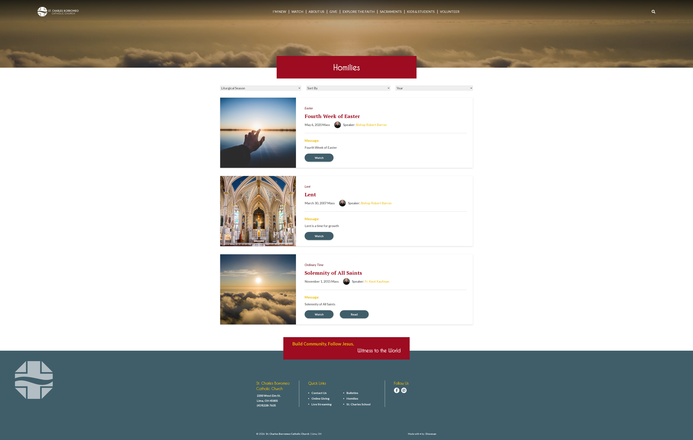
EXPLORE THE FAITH (358, 12)
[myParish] (404, 390)
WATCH (297, 12)
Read (354, 314)
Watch (319, 157)
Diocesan (431, 433)
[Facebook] (396, 390)
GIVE (333, 12)
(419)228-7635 (266, 405)
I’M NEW (279, 12)
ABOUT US (316, 12)
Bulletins (352, 393)
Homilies (352, 398)
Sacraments (391, 12)
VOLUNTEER (449, 12)
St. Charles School (358, 404)
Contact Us (319, 393)
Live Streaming (321, 404)
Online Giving (320, 398)
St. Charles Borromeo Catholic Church (287, 433)
